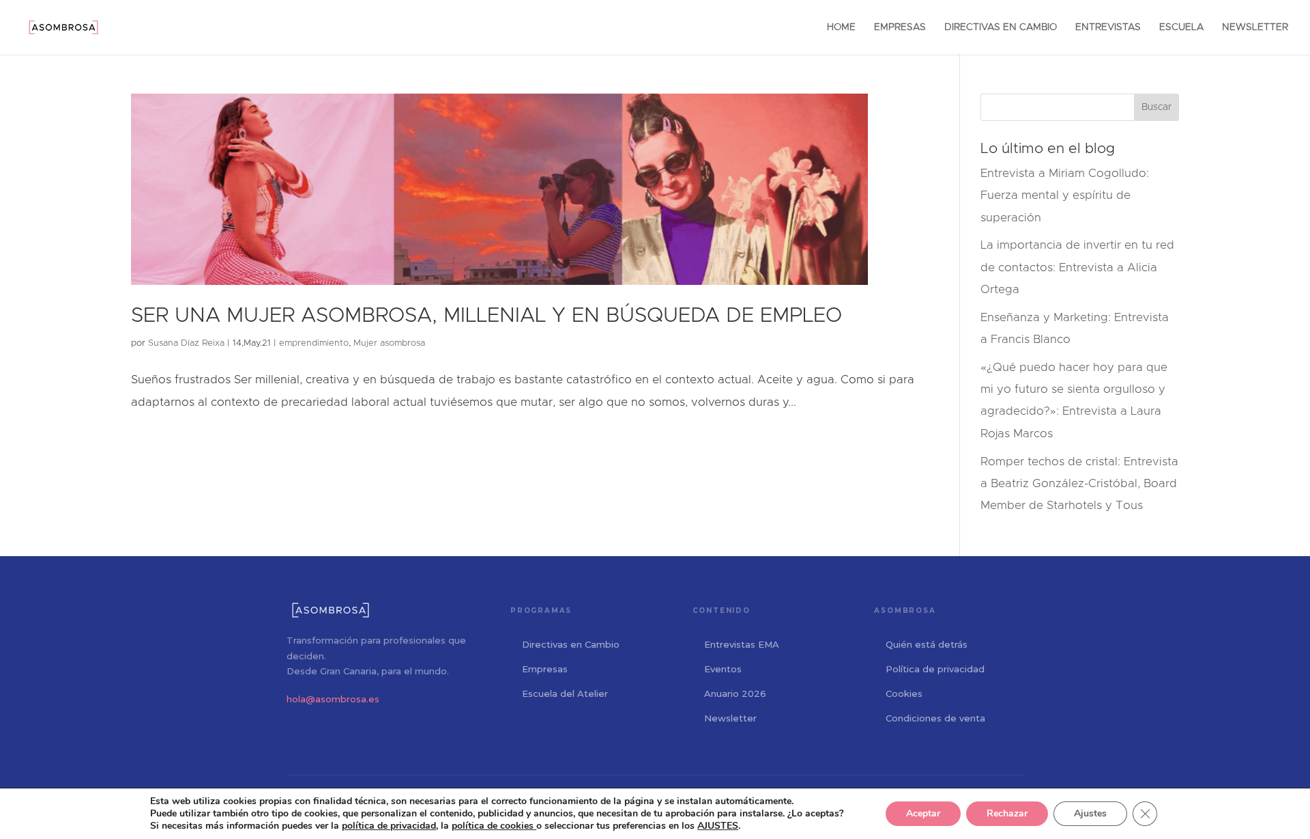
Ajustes (1090, 813)
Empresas (545, 668)
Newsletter (730, 718)
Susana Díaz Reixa (186, 343)
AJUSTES (717, 826)
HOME (841, 27)
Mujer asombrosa (389, 343)
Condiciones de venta (935, 718)
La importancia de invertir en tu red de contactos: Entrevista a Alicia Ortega (1077, 267)
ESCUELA (1181, 27)
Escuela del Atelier (565, 693)
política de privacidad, (390, 825)
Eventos (723, 668)
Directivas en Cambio (571, 644)
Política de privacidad (935, 668)
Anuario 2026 (735, 693)
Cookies (904, 693)
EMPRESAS (900, 27)
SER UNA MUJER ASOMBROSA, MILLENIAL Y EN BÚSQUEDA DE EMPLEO (486, 315)
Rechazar (1007, 813)
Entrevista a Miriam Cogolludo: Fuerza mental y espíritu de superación (1064, 195)
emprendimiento (314, 343)
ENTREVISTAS (1108, 27)
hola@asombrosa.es (333, 698)
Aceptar (923, 813)
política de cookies (494, 825)
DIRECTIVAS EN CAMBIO (1000, 27)
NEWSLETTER (1255, 27)
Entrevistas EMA (741, 644)
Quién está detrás (926, 644)
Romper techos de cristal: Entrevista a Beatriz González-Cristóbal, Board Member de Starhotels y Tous (1079, 484)
